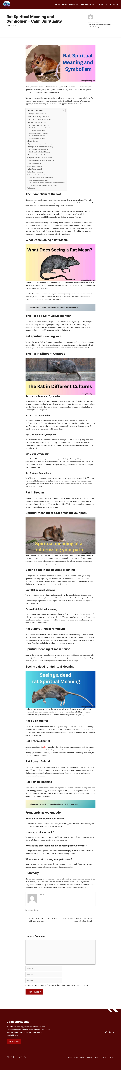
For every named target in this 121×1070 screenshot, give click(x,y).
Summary (32, 188)
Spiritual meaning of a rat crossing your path (43, 144)
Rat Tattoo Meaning (36, 172)
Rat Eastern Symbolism (39, 130)
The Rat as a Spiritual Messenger (39, 119)
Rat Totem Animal (35, 166)
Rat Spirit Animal (35, 163)
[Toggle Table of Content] (63, 110)
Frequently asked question (38, 175)
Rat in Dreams (33, 141)
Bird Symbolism (88, 4)
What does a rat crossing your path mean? (45, 185)
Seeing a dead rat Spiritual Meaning (41, 160)
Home (57, 4)
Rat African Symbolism (39, 138)
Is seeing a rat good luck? (40, 180)
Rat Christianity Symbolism (40, 133)
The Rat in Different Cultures (38, 125)
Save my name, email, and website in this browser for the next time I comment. (58, 985)
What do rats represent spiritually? (43, 177)
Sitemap (111, 1057)
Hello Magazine (66, 225)
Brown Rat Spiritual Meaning (41, 152)
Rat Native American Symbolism (42, 128)
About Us (69, 1057)
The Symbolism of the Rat (37, 114)
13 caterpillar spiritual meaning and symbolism (58, 307)
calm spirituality (20, 1057)
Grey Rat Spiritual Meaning (40, 149)
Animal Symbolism (70, 4)
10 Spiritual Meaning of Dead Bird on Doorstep (58, 804)
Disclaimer (103, 1057)
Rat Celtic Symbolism (38, 136)
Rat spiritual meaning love (37, 122)
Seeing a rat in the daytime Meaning (40, 147)
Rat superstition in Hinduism (38, 155)
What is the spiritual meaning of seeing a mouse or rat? (49, 183)
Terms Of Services (92, 1057)
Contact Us (102, 4)
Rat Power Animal (35, 169)
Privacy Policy (79, 1057)
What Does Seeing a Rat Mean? (39, 116)
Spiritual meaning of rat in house (40, 158)
